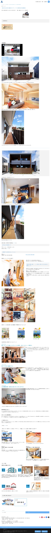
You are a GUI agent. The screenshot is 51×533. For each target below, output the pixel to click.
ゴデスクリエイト (19, 527)
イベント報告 (27, 512)
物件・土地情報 (44, 1)
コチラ (8, 248)
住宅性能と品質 (38, 1)
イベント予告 (4, 512)
